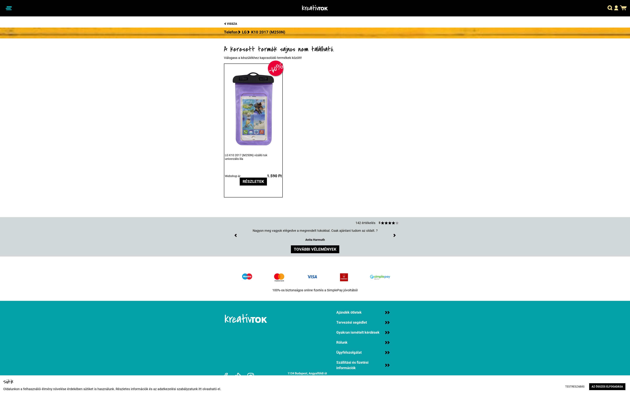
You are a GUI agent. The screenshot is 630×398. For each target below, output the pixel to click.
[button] (610, 8)
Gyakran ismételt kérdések (357, 332)
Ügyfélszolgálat (349, 352)
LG (244, 32)
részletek (253, 181)
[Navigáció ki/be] (8, 8)
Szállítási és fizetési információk (352, 365)
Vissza (231, 23)
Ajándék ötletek (349, 312)
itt (200, 389)
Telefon (230, 32)
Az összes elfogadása (607, 386)
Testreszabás (575, 386)
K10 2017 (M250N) (268, 32)
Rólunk (341, 342)
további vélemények (315, 249)
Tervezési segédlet (351, 322)
